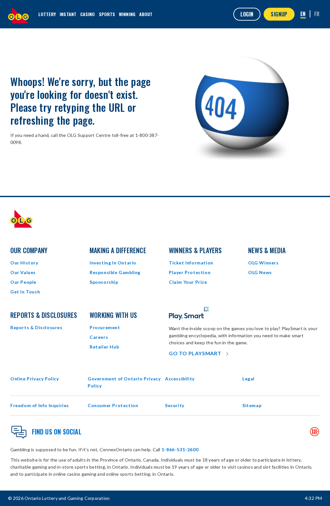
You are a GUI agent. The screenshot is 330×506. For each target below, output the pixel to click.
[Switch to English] (303, 14)
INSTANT (68, 14)
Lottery (47, 14)
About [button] (146, 14)
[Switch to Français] (317, 13)
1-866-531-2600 (179, 449)
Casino (87, 14)
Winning (127, 14)
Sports (107, 14)
